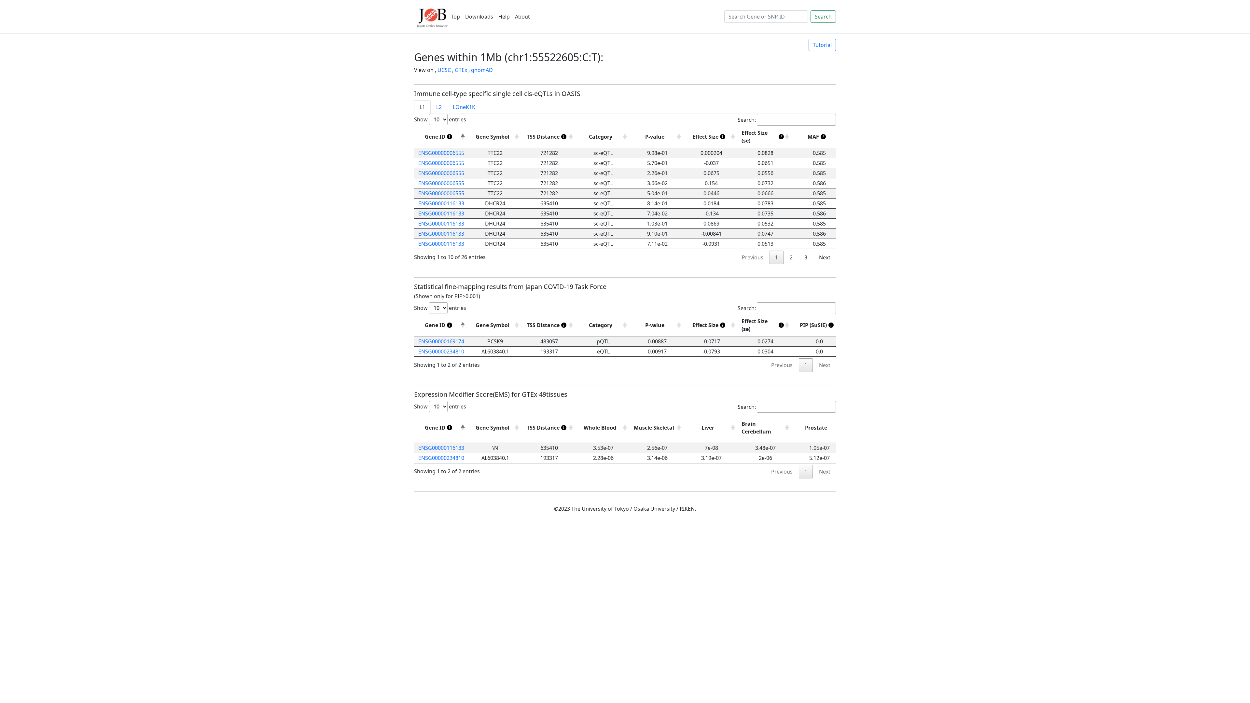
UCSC (444, 70)
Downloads (479, 16)
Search (823, 16)
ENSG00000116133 (441, 203)
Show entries (440, 119)
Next (824, 257)
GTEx (461, 70)
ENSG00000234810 (441, 351)
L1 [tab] (422, 107)
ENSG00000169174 (441, 341)
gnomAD (482, 70)
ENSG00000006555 (441, 153)
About (522, 16)
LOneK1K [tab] (464, 107)
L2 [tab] (439, 107)
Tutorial (822, 44)
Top (455, 16)
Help (504, 16)
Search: (747, 119)
